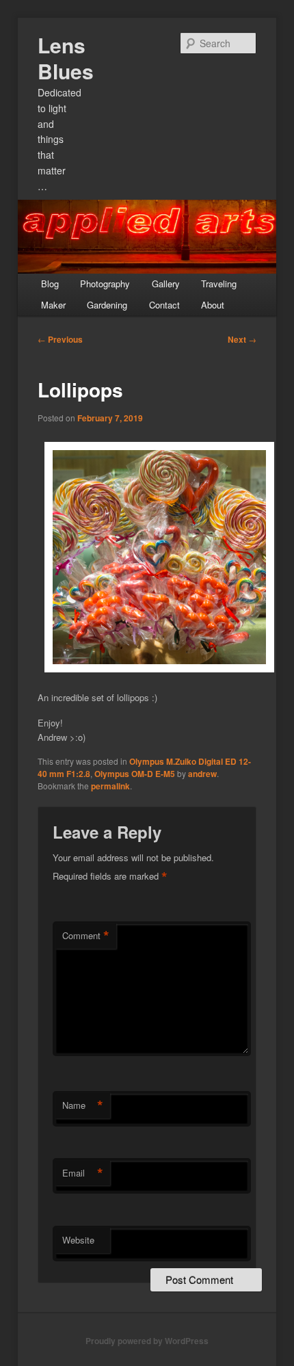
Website (78, 1239)
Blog (50, 283)
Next (242, 339)
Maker (53, 304)
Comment (85, 936)
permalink (110, 786)
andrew (202, 773)
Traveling (219, 283)
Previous (60, 339)
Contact (164, 304)
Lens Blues (66, 58)
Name (82, 1105)
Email (82, 1173)
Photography (105, 283)
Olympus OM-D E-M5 (134, 773)
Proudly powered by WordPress (147, 1341)
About (212, 304)
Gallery (166, 283)
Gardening (107, 304)
